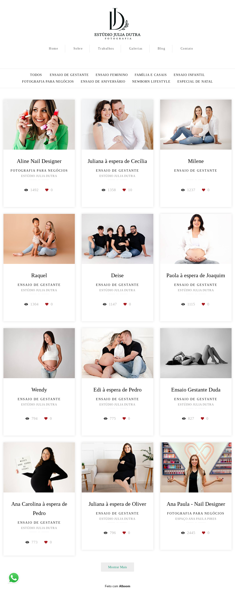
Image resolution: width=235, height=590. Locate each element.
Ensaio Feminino (112, 75)
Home (53, 48)
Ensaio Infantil (189, 75)
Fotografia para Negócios (48, 81)
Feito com (117, 586)
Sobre (78, 48)
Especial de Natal (195, 81)
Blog (161, 48)
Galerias (136, 48)
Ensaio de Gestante (69, 75)
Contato (187, 48)
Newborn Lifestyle (151, 81)
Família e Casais (151, 75)
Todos (36, 75)
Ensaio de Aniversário (103, 81)
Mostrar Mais (117, 567)
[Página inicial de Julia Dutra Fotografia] (117, 22)
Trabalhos (106, 48)
